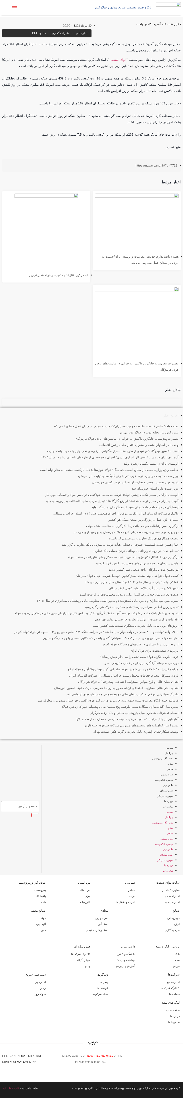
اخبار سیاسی (172, 902)
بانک (177, 954)
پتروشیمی (40, 890)
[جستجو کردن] (35, 815)
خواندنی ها (102, 988)
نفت (43, 902)
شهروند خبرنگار (165, 796)
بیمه (177, 960)
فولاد (43, 918)
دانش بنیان (128, 946)
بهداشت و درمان (126, 960)
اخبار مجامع (173, 982)
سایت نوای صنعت (168, 882)
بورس (176, 966)
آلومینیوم (41, 924)
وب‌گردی (102, 974)
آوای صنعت (118, 59)
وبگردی (104, 982)
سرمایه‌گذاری (172, 930)
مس (43, 930)
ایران (87, 896)
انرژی (176, 924)
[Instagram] (172, 1061)
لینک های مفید (171, 1002)
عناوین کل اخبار (171, 890)
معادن (170, 769)
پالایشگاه (41, 896)
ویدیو (87, 966)
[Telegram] (179, 1061)
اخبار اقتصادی (172, 896)
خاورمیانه (85, 902)
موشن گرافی (83, 960)
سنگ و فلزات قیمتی (96, 930)
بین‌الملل (168, 753)
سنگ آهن (103, 924)
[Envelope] (165, 1061)
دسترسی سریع (36, 974)
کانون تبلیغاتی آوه (11, 1088)
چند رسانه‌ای (166, 790)
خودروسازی (173, 918)
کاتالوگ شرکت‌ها (80, 954)
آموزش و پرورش (125, 966)
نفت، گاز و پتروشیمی (162, 758)
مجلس (131, 890)
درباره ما (168, 801)
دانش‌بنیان (168, 785)
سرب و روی (101, 918)
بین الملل (84, 882)
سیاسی (169, 747)
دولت (132, 896)
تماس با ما (168, 806)
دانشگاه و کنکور (126, 954)
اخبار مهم (40, 982)
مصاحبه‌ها (174, 994)
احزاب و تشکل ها (125, 902)
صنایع (170, 763)
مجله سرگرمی (100, 994)
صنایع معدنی (166, 774)
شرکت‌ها (174, 974)
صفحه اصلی (173, 1010)
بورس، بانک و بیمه (164, 780)
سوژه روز (40, 994)
